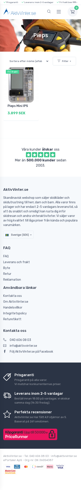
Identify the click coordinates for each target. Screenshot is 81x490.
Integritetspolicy (15, 313)
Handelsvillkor (12, 307)
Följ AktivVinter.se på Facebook (31, 351)
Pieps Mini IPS (18, 106)
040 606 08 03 (20, 340)
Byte (6, 268)
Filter (65, 61)
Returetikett (12, 319)
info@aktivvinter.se (23, 346)
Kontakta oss (12, 296)
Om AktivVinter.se (15, 302)
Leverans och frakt (16, 262)
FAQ (6, 256)
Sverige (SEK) (19, 234)
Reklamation (12, 280)
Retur (7, 274)
